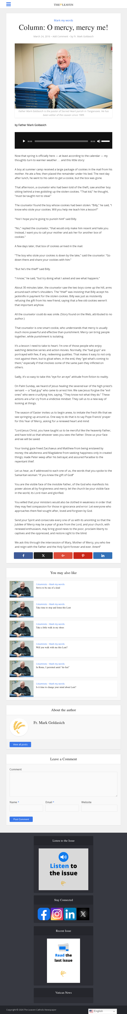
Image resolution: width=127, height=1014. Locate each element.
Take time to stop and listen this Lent (53, 607)
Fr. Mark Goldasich (84, 36)
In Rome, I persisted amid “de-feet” (52, 667)
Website (86, 802)
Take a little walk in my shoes (50, 627)
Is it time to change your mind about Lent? (56, 687)
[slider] (106, 141)
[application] (63, 140)
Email (49, 802)
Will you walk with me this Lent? (51, 647)
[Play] (24, 141)
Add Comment (60, 36)
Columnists (41, 584)
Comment (16, 769)
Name (14, 802)
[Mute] (98, 141)
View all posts (20, 744)
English (98, 1011)
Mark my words (63, 20)
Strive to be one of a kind (48, 587)
